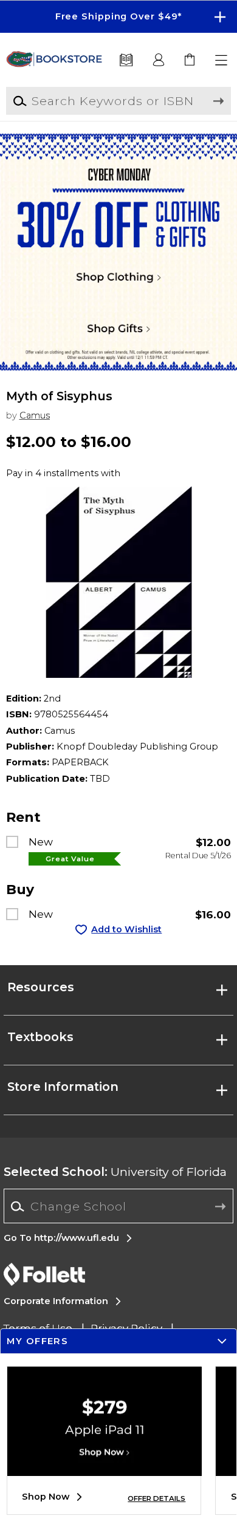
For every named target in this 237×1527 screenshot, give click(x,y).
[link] (190, 60)
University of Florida (115, 1171)
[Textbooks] (126, 60)
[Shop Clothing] (118, 173)
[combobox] (118, 1207)
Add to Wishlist (126, 929)
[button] (118, 17)
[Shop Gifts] (118, 331)
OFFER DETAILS (156, 1498)
